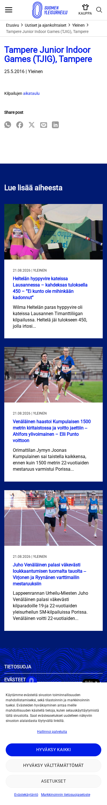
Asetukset (53, 781)
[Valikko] (8, 10)
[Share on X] (31, 125)
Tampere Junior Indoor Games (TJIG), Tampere (47, 31)
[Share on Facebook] (19, 125)
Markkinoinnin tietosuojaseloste (65, 795)
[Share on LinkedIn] (55, 125)
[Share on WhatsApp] (7, 125)
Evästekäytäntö (26, 795)
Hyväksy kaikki (53, 749)
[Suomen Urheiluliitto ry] (50, 10)
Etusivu (12, 25)
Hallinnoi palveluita (52, 732)
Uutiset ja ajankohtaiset (45, 25)
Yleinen (78, 25)
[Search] (99, 10)
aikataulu (31, 93)
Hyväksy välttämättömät (53, 765)
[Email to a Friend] (43, 125)
